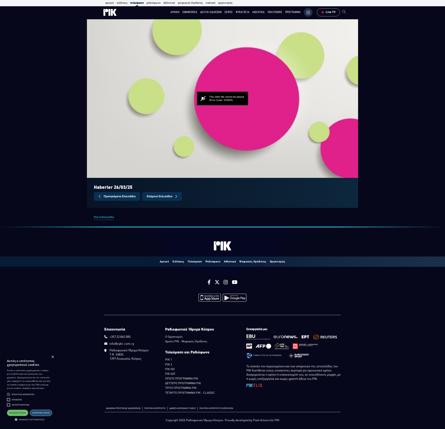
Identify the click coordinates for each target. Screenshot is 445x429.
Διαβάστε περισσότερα (33, 388)
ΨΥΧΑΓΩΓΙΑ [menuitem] (242, 12)
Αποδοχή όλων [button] (17, 412)
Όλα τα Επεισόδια (104, 217)
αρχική (109, 3)
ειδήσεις (122, 3)
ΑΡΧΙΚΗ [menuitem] (175, 12)
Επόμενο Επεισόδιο (160, 196)
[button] (8, 394)
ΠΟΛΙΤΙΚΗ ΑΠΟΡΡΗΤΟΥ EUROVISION (216, 408)
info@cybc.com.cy (122, 344)
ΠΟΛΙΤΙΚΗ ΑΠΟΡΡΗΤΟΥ (155, 408)
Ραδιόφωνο (213, 262)
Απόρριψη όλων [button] (41, 412)
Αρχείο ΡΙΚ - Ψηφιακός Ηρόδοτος (186, 341)
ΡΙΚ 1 (168, 359)
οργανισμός (225, 3)
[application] (222, 98)
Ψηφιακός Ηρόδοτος (252, 262)
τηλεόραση (137, 3)
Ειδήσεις (178, 262)
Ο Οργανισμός (174, 337)
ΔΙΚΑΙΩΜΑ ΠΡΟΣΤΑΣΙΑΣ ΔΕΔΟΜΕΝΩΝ (123, 408)
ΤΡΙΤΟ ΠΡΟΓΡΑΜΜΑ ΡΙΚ (181, 388)
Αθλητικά (230, 262)
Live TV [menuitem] (330, 12)
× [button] (52, 357)
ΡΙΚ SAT (170, 374)
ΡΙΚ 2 (168, 364)
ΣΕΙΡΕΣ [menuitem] (229, 12)
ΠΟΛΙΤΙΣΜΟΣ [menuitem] (275, 12)
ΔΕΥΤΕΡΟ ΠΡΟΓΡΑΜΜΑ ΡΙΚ (183, 383)
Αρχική (164, 262)
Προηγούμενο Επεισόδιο (119, 196)
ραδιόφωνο (153, 3)
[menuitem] (344, 12)
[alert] (29, 390)
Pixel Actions (261, 420)
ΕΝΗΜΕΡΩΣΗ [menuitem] (190, 12)
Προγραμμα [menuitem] (293, 12)
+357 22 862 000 (120, 337)
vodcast (210, 3)
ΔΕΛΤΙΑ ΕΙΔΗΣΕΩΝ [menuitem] (211, 12)
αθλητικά (169, 3)
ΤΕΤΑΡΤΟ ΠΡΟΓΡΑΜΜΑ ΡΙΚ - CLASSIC (190, 393)
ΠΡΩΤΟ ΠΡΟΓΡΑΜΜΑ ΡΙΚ (181, 378)
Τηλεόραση (195, 262)
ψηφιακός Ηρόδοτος (190, 3)
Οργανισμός (277, 262)
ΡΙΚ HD (170, 369)
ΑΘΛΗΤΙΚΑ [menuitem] (258, 12)
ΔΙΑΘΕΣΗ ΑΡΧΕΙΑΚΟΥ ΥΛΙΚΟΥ (182, 408)
